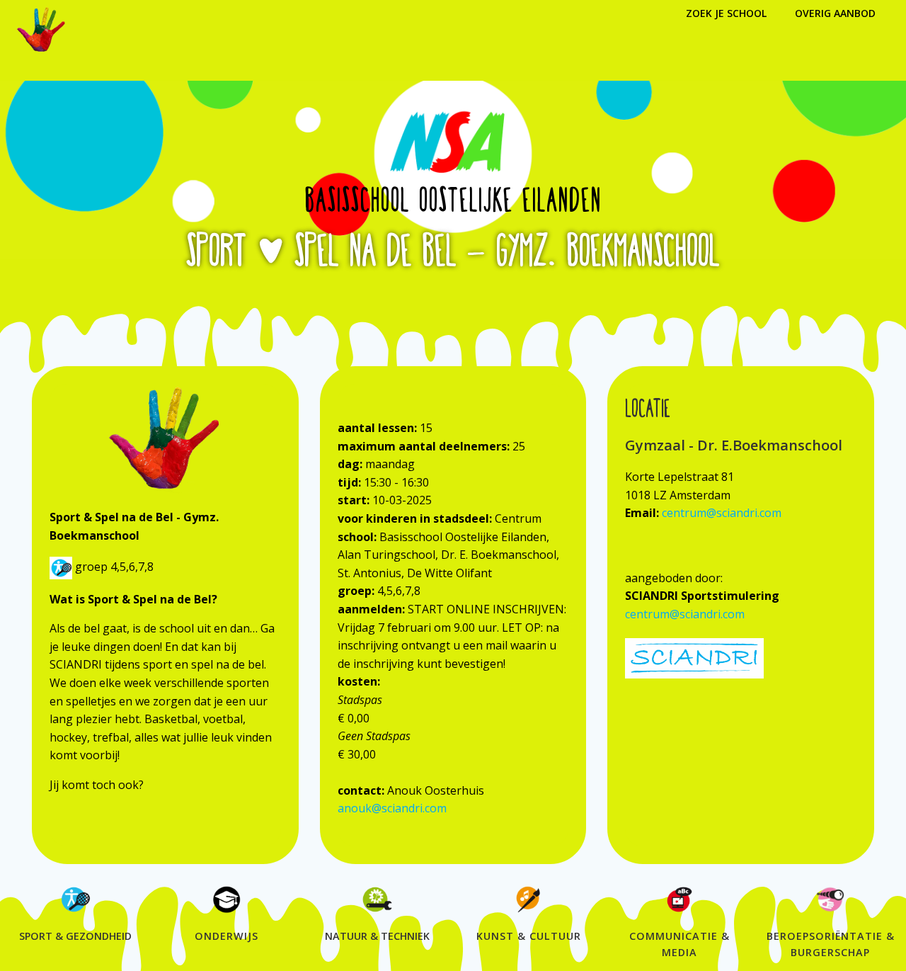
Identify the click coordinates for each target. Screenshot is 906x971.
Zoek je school (726, 13)
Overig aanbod (835, 13)
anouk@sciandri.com (392, 808)
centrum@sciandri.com (721, 513)
